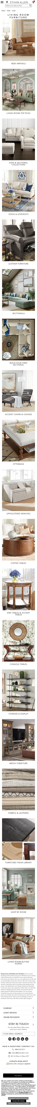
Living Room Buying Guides (18, 963)
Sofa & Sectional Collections (18, 164)
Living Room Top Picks (18, 113)
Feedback (18, 1076)
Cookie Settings (18, 1098)
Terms (3, 1094)
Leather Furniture (18, 264)
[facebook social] (14, 1038)
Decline (19, 1103)
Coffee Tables (18, 563)
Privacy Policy (24, 1092)
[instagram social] (10, 1038)
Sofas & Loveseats (18, 214)
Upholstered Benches (18, 513)
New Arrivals (18, 63)
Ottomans (18, 464)
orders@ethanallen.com (20, 1053)
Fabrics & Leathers (18, 813)
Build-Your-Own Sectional (18, 364)
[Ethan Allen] (18, 2)
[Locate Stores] (7, 2)
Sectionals (18, 313)
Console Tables (18, 664)
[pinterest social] (18, 1038)
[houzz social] (22, 1038)
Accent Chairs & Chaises (18, 414)
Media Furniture (18, 763)
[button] (33, 2)
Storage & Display (18, 714)
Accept (18, 1101)
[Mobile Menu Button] (2, 2)
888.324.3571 (20, 1049)
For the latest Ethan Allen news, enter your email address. (18, 1028)
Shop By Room (18, 912)
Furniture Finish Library (18, 862)
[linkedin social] (26, 1038)
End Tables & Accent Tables (18, 614)
